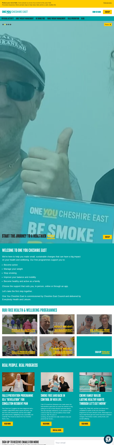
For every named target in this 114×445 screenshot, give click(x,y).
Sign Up (107, 237)
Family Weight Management (56, 18)
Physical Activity (8, 18)
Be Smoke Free (40, 18)
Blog (83, 18)
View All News (57, 430)
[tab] (3, 24)
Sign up (107, 12)
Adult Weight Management (25, 18)
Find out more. (107, 3)
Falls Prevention (73, 18)
